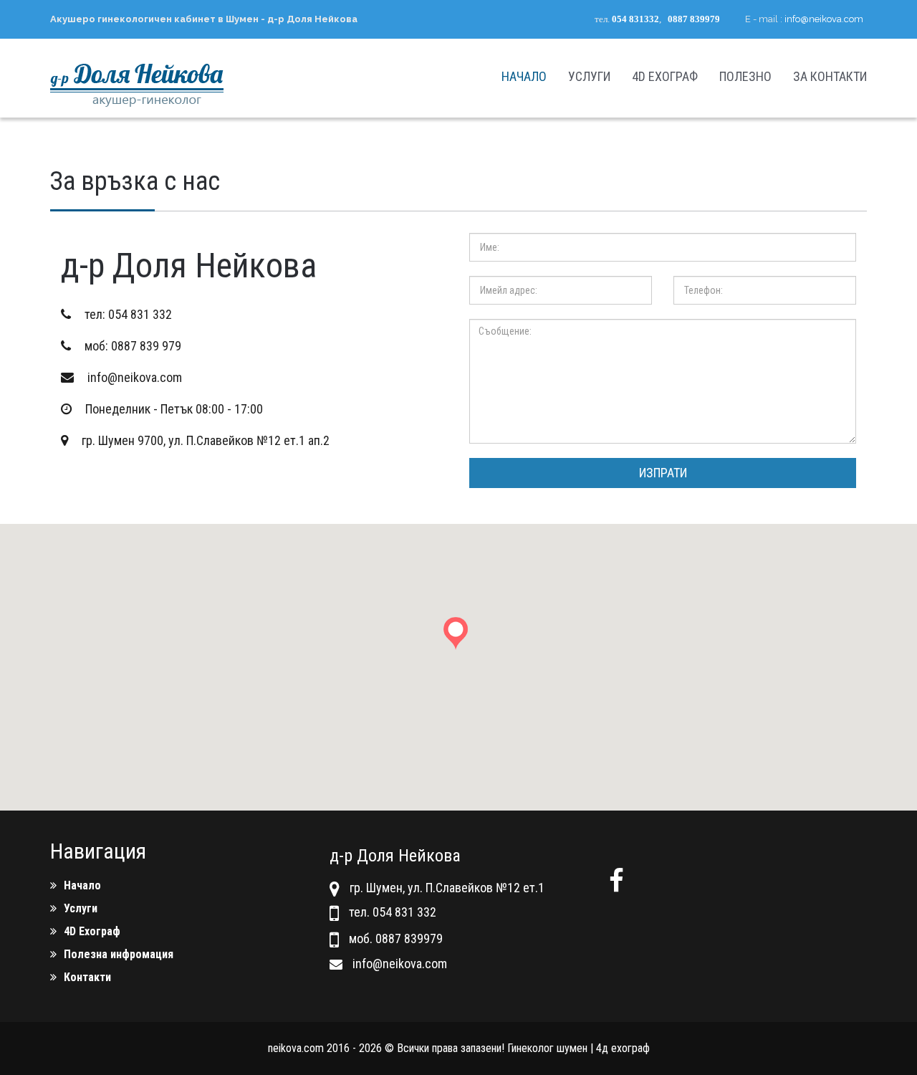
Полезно (745, 76)
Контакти (87, 977)
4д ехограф (623, 1048)
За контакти (830, 76)
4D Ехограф (665, 76)
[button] (458, 640)
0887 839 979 (146, 345)
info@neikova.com (823, 19)
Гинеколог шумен (547, 1048)
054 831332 (635, 19)
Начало (524, 76)
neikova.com (296, 1048)
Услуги (589, 76)
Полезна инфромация (118, 954)
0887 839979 (694, 19)
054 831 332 (140, 314)
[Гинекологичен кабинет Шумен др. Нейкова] (136, 78)
